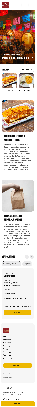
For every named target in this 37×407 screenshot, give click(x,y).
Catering (6, 346)
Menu (25, 5)
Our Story (7, 352)
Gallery (6, 349)
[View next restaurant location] (32, 257)
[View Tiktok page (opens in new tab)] (11, 388)
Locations (7, 340)
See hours (27, 307)
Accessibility (7, 377)
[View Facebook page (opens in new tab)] (4, 388)
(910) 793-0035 (9, 294)
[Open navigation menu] (31, 5)
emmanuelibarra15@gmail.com (15, 298)
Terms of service (9, 374)
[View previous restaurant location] (27, 257)
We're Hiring (7, 355)
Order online (17, 312)
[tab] (11, 263)
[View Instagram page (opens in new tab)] (8, 388)
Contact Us (7, 358)
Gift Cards (7, 343)
